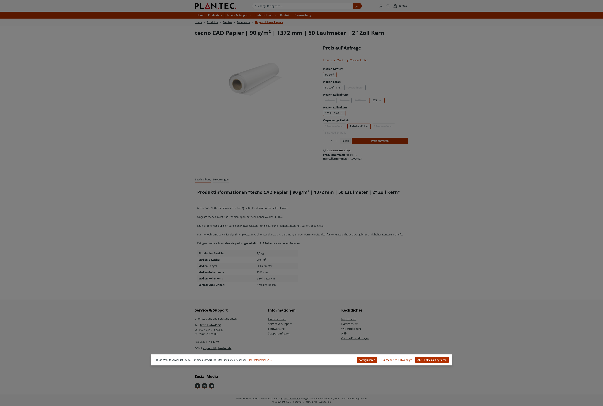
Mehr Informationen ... (260, 359)
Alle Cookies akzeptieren (432, 360)
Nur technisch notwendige (396, 360)
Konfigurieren (367, 360)
